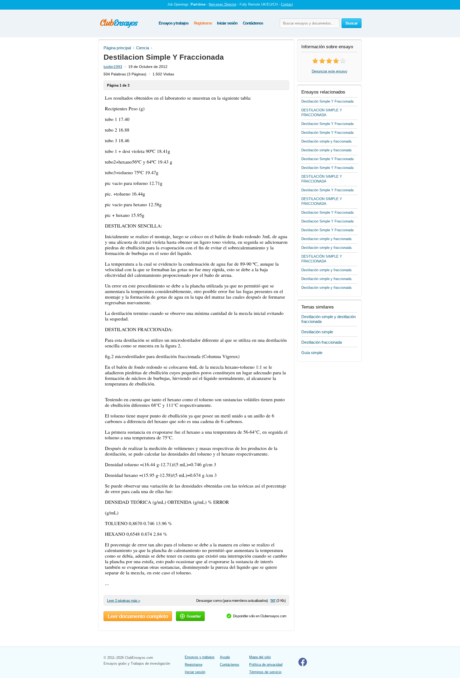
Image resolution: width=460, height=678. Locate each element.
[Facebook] (302, 665)
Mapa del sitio (260, 657)
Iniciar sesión (227, 23)
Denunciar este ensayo (329, 71)
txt (272, 600)
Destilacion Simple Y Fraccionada (327, 124)
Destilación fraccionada (321, 342)
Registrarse (203, 23)
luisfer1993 (113, 66)
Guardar (194, 616)
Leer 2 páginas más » (123, 600)
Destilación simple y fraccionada (326, 141)
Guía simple (311, 352)
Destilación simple (317, 332)
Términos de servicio (265, 672)
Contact (287, 4)
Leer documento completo (138, 616)
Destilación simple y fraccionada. (326, 248)
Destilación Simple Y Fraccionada (327, 101)
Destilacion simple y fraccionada (326, 239)
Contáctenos (253, 23)
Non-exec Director (222, 4)
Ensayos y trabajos (173, 23)
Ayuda (225, 657)
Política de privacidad (265, 665)
